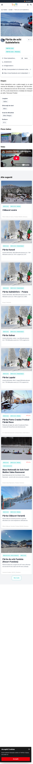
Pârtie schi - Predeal (13, 51)
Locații (11, 9)
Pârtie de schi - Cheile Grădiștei (11, 555)
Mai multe (16, 578)
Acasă (5, 9)
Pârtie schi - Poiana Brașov (17, 246)
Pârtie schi (10, 48)
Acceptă (15, 759)
